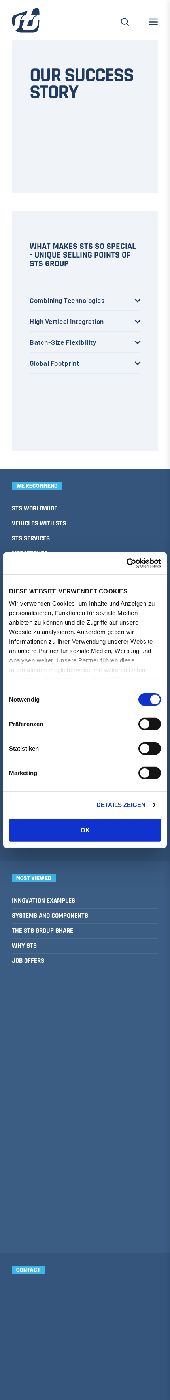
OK (85, 829)
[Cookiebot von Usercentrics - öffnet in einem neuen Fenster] (126, 563)
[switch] (149, 723)
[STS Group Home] (26, 24)
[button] (153, 22)
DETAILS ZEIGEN (120, 805)
